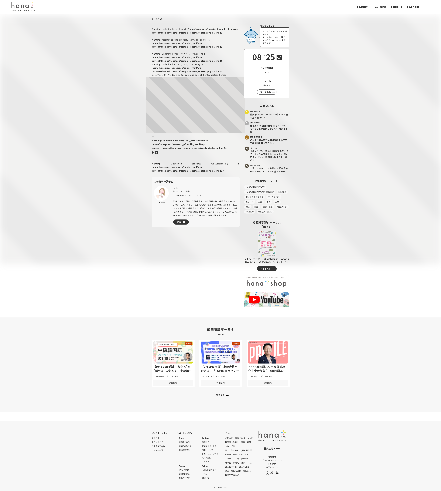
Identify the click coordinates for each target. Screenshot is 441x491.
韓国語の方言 (231, 466)
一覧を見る (219, 394)
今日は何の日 (157, 442)
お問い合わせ (272, 467)
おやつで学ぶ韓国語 (254, 196)
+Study (180, 438)
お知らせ (229, 438)
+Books (181, 466)
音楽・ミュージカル (210, 453)
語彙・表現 (268, 206)
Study (362, 7)
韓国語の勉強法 (265, 211)
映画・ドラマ (207, 449)
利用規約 (272, 463)
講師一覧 (205, 477)
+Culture (205, 438)
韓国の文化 (236, 470)
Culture (379, 7)
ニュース (250, 201)
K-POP (228, 454)
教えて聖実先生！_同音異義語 (238, 450)
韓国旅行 (250, 211)
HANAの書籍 (184, 470)
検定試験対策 (184, 449)
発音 (227, 470)
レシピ (250, 438)
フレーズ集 (230, 446)
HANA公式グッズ (240, 454)
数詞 (243, 462)
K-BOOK (282, 192)
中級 (269, 201)
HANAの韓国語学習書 (255, 187)
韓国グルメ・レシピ (210, 446)
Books (396, 7)
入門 (277, 201)
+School (205, 466)
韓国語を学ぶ (184, 442)
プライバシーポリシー (272, 460)
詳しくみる (265, 92)
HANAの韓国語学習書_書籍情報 (260, 192)
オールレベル (274, 196)
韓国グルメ (282, 206)
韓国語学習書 (184, 477)
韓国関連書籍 (184, 474)
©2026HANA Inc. (220, 487)
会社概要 (272, 456)
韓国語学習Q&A (158, 446)
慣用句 (236, 462)
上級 (260, 201)
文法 (256, 206)
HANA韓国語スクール (211, 470)
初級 (248, 206)
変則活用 (245, 458)
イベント (205, 474)
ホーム (155, 18)
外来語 (228, 462)
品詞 (237, 458)
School (413, 7)
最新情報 (155, 438)
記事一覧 (181, 222)
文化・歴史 (206, 457)
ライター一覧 (157, 450)
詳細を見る (265, 268)
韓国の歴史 (244, 466)
